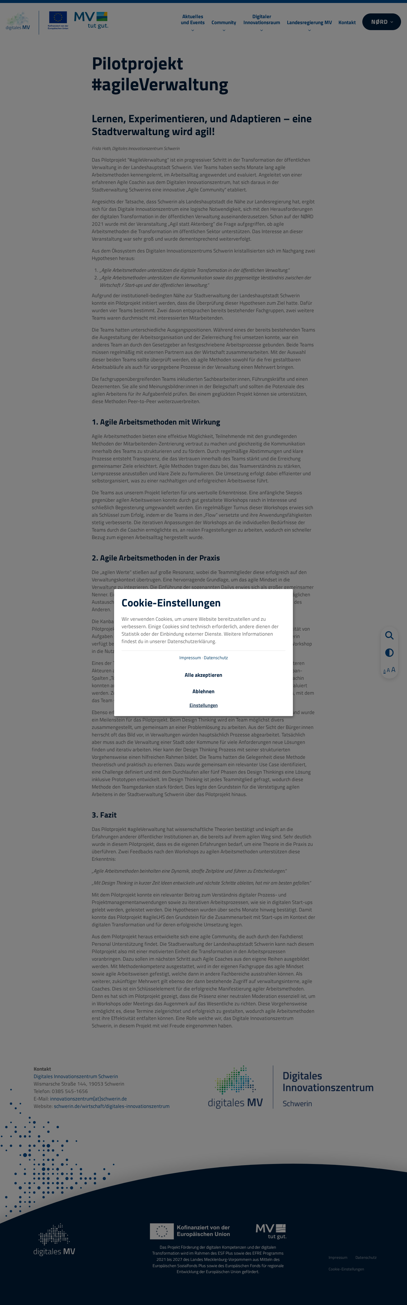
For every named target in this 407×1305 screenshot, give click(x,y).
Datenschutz (216, 657)
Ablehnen (203, 691)
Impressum (190, 657)
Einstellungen (203, 705)
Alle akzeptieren (203, 675)
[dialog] (203, 652)
